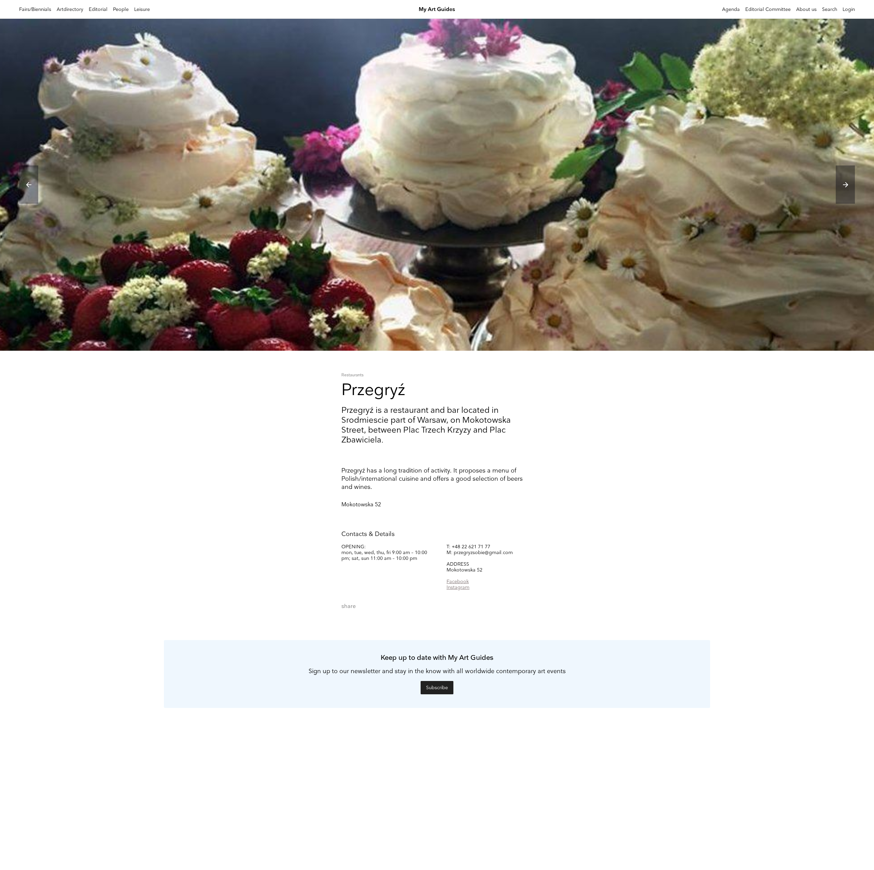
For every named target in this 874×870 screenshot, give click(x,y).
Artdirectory (70, 9)
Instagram (458, 587)
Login (849, 9)
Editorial (98, 9)
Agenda (731, 9)
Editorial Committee (768, 9)
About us (806, 9)
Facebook (458, 581)
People (121, 9)
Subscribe (437, 688)
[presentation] (28, 184)
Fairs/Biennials (35, 9)
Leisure (142, 9)
